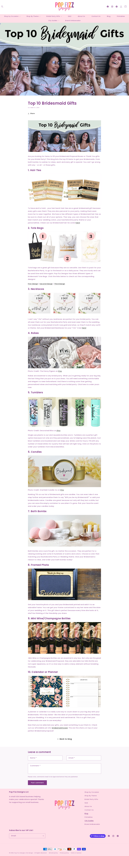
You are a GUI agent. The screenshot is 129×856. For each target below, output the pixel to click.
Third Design (59, 284)
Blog (86, 813)
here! (78, 223)
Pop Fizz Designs (19, 853)
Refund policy (53, 853)
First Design (33, 284)
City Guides (89, 821)
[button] (2, 6)
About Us (88, 806)
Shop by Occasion (92, 792)
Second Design (46, 284)
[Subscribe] (43, 835)
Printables (89, 817)
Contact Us (89, 810)
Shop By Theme (91, 796)
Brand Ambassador (92, 824)
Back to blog (66, 739)
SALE (86, 803)
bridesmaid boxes (60, 728)
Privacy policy (64, 853)
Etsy (60, 371)
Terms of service (76, 853)
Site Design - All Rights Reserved (36, 853)
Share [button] (32, 113)
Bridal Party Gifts (91, 799)
